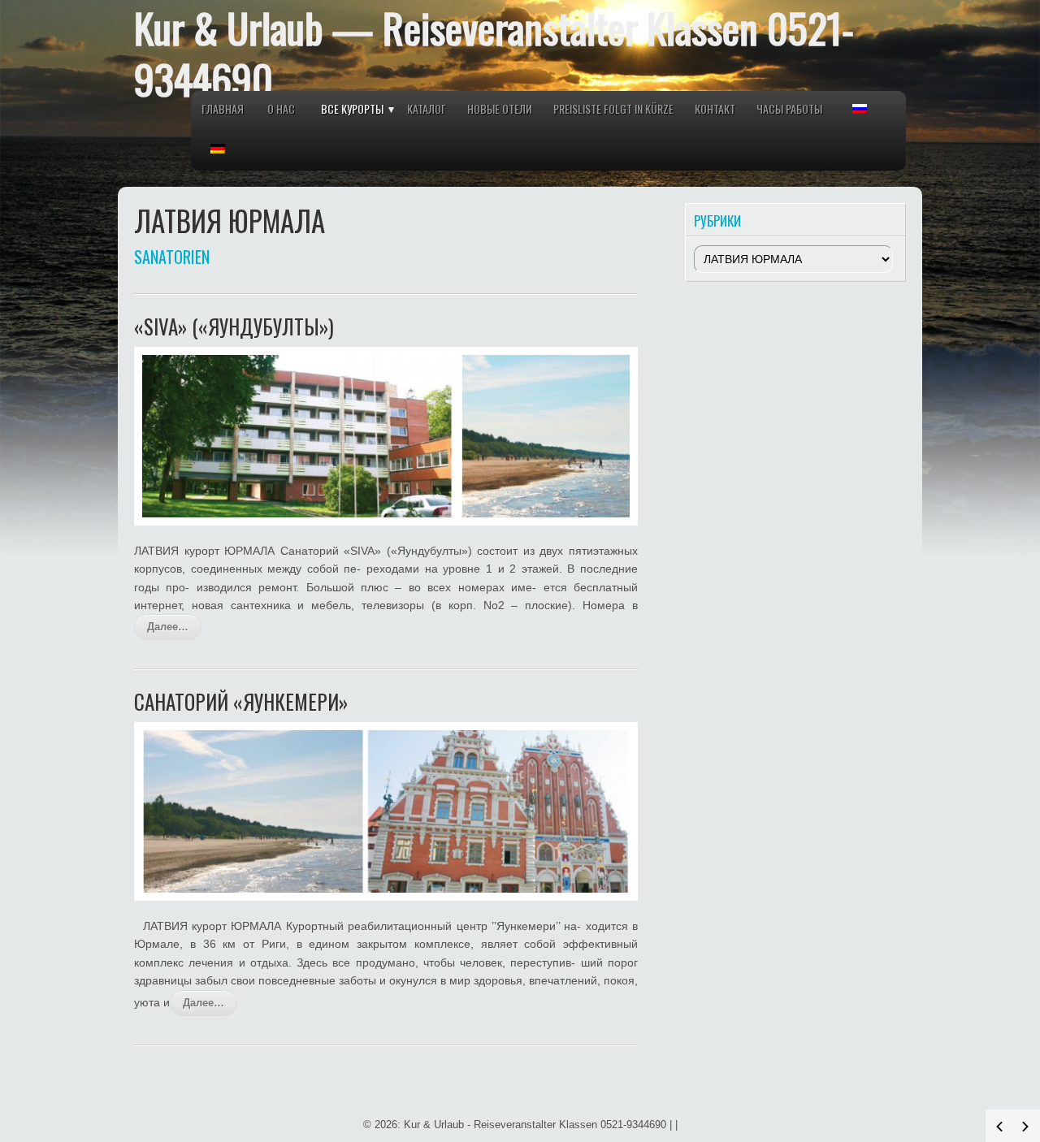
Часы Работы (789, 108)
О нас (281, 108)
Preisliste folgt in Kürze (613, 108)
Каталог (426, 108)
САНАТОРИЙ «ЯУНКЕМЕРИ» (241, 701)
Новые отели (499, 108)
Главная (223, 108)
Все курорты (352, 108)
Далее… (167, 627)
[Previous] (999, 1126)
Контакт (715, 108)
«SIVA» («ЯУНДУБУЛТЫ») (234, 326)
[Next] (1025, 1126)
